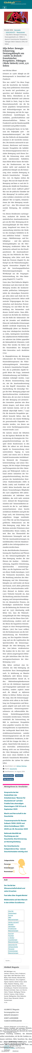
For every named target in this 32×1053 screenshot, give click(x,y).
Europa (10, 915)
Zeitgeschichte (9, 860)
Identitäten (11, 926)
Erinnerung (19, 775)
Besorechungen (13, 919)
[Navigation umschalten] (4, 7)
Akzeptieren (5, 1051)
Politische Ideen (8, 775)
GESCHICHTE (12, 945)
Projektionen (12, 928)
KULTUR (11, 933)
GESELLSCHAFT (13, 922)
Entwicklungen (9, 868)
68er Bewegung (8, 779)
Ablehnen (16, 1051)
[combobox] (12, 960)
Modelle (10, 924)
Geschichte (13, 769)
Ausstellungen (12, 940)
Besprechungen (13, 931)
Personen (7, 864)
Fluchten (11, 936)
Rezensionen (8, 871)
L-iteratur (11, 938)
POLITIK (10, 911)
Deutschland (12, 913)
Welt (9, 917)
